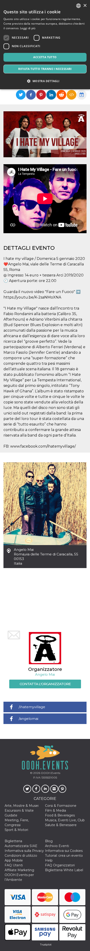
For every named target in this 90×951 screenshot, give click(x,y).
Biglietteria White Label (64, 870)
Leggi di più (28, 28)
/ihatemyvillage (32, 707)
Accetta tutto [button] (45, 57)
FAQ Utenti (14, 865)
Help (49, 860)
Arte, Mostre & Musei (22, 806)
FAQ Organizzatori (60, 865)
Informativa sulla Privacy (24, 851)
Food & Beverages (60, 815)
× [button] (85, 5)
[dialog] (45, 44)
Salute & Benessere (61, 825)
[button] (45, 81)
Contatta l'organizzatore (45, 684)
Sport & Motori (16, 830)
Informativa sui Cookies (64, 851)
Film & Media (55, 810)
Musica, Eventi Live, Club (65, 820)
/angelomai (28, 718)
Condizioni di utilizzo (21, 855)
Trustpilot (45, 944)
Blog (49, 841)
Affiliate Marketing (19, 870)
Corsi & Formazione (60, 806)
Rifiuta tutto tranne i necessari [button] (45, 69)
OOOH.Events (50, 773)
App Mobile (14, 860)
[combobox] (78, 5)
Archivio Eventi (57, 846)
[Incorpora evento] (71, 95)
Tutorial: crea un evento (64, 855)
